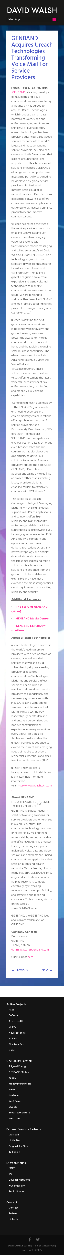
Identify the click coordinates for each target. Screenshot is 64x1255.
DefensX (13, 1015)
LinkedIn (14, 1219)
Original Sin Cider (19, 1146)
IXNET (12, 1168)
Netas (12, 1089)
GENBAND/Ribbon (19, 1072)
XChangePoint (17, 1186)
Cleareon (14, 1135)
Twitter (13, 1213)
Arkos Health (16, 1021)
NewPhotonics (17, 1033)
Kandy (12, 1078)
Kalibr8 (13, 1039)
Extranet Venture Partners (23, 1129)
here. (31, 957)
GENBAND (18, 92)
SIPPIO (12, 1027)
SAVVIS (13, 1107)
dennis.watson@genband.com (30, 949)
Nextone (14, 1095)
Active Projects (16, 1004)
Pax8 (11, 1010)
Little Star (14, 1140)
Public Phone (16, 1191)
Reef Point (15, 1101)
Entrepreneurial (16, 1163)
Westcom (14, 1118)
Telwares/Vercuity (19, 1113)
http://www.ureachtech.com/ (31, 788)
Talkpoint (14, 1152)
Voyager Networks (19, 1180)
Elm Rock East (17, 1044)
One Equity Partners (19, 1061)
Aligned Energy (17, 1066)
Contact (11, 1202)
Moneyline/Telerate (20, 1084)
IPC (10, 1174)
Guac (12, 1050)
